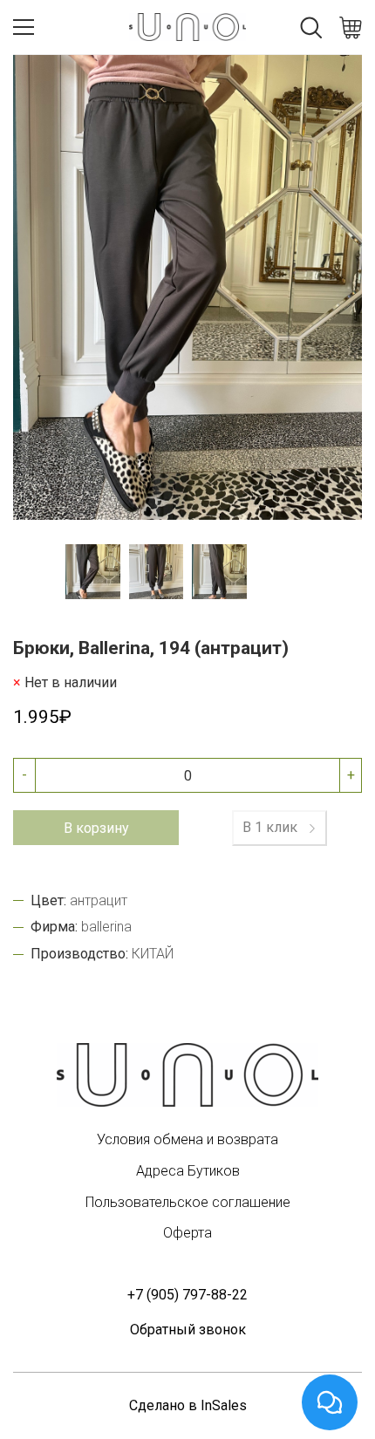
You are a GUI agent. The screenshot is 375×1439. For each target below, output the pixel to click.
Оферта (187, 1232)
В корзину (96, 828)
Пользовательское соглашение (187, 1202)
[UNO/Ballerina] (187, 1075)
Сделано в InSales (188, 1405)
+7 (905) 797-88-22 (187, 1294)
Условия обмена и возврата (187, 1139)
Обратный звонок (188, 1329)
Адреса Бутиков (188, 1171)
